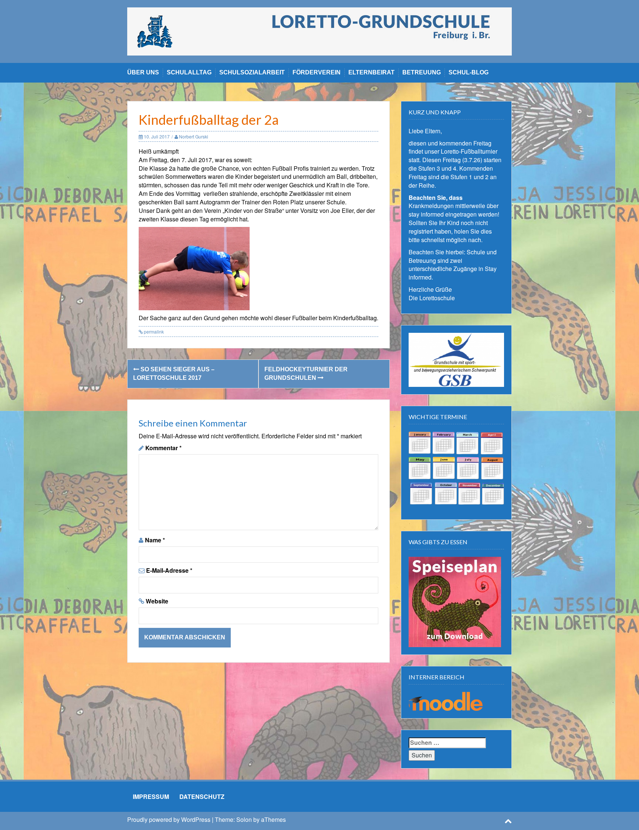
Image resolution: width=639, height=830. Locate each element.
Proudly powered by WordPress (168, 819)
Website (157, 601)
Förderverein (317, 72)
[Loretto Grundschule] (319, 30)
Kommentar (163, 448)
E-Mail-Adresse (169, 570)
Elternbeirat (371, 72)
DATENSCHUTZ (201, 796)
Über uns (143, 72)
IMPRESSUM (151, 796)
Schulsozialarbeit (252, 72)
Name (155, 540)
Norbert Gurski (193, 136)
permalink (153, 331)
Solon (244, 819)
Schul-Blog (468, 72)
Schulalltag (189, 72)
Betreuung (421, 72)
